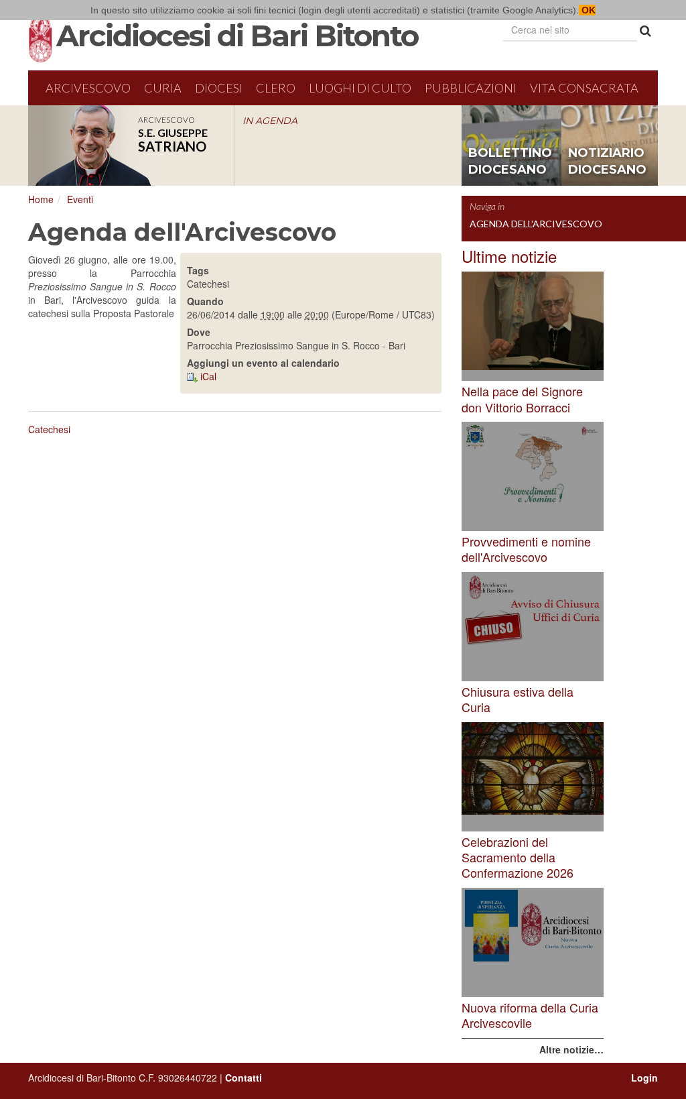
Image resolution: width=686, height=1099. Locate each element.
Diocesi (219, 87)
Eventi (80, 199)
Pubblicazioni (471, 87)
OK (587, 10)
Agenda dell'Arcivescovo (536, 223)
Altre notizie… (571, 1049)
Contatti (243, 1077)
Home (41, 199)
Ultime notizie (509, 256)
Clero (275, 87)
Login (644, 1077)
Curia (163, 87)
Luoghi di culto (360, 87)
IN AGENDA (270, 121)
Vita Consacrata (584, 87)
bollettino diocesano (510, 162)
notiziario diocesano (607, 162)
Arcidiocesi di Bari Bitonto (237, 35)
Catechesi (49, 429)
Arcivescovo (88, 87)
